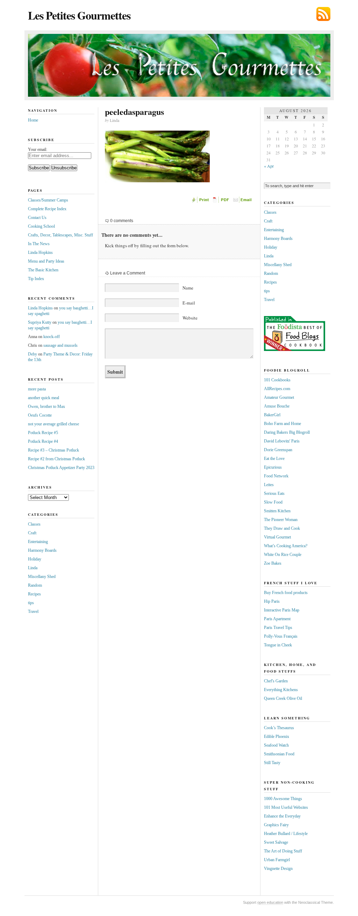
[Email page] (242, 201)
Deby (32, 354)
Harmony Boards (42, 550)
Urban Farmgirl (277, 859)
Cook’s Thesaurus (279, 727)
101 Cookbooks (277, 380)
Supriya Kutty (39, 322)
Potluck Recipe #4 (43, 441)
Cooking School (41, 226)
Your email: (37, 149)
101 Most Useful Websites (286, 807)
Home (33, 120)
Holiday (34, 559)
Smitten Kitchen (277, 510)
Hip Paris (272, 601)
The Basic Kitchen (43, 270)
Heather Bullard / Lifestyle (286, 833)
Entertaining (38, 541)
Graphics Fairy (276, 824)
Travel (33, 611)
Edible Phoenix (276, 736)
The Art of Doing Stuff (283, 851)
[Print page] (201, 201)
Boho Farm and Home (282, 423)
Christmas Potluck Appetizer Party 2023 (61, 467)
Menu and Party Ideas (46, 261)
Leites (269, 484)
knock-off (51, 336)
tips (31, 602)
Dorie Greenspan (278, 449)
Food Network (276, 476)
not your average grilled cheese (53, 424)
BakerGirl (272, 414)
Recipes (34, 594)
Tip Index (36, 278)
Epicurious (273, 467)
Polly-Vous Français (281, 636)
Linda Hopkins (40, 252)
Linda (32, 567)
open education (270, 902)
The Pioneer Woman (281, 519)
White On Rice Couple (282, 554)
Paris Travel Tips (278, 627)
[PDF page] (222, 201)
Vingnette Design (278, 868)
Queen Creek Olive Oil (283, 698)
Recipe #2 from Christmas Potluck (56, 458)
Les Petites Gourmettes (79, 15)
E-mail (188, 303)
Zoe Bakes (272, 563)
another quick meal (43, 397)
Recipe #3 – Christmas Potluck (53, 450)
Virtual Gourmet (277, 537)
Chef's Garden (276, 681)
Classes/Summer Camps (48, 200)
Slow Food (273, 502)
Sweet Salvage (276, 842)
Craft (32, 532)
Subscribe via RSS (323, 14)
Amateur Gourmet (279, 397)
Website (190, 318)
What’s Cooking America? (285, 545)
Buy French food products (286, 592)
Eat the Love (274, 458)
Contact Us (37, 217)
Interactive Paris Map (281, 610)
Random (35, 585)
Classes (34, 524)
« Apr (269, 166)
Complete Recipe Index (47, 208)
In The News (39, 243)
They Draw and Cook (282, 528)
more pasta (37, 389)
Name (187, 288)
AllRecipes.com (277, 388)
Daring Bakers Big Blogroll (287, 432)
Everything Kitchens (281, 689)
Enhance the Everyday (282, 816)
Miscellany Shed (42, 576)
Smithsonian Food (279, 754)
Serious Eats (274, 493)
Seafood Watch (276, 745)
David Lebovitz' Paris (282, 441)
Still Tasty (272, 762)
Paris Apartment (277, 618)
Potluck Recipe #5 (43, 432)
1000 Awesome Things (283, 798)
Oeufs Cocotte (40, 415)
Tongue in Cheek (278, 645)
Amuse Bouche (276, 406)
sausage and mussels (60, 345)
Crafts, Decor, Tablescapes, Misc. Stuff (60, 235)
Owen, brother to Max (46, 406)
